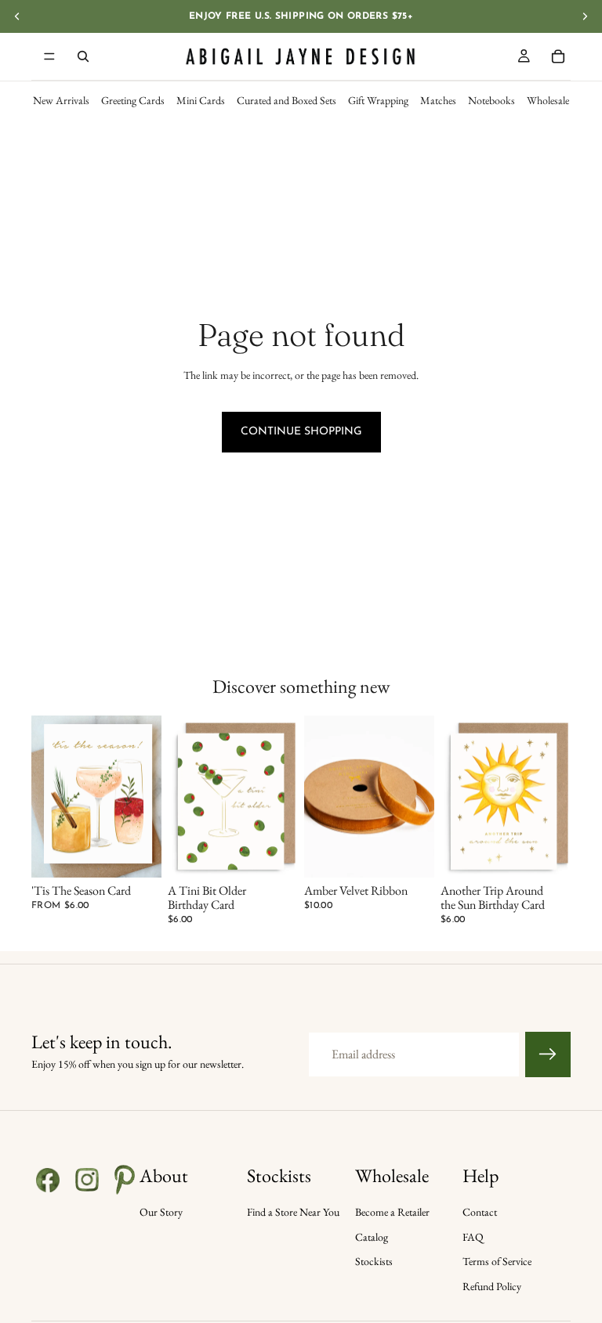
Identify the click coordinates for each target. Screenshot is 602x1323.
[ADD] (273, 854)
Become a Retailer (392, 1212)
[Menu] (49, 56)
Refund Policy (491, 1286)
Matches (438, 100)
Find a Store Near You (293, 1212)
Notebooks (491, 100)
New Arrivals (61, 100)
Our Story (161, 1212)
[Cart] (558, 56)
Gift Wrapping (378, 100)
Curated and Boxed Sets (286, 100)
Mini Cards (200, 100)
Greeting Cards (133, 100)
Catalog (371, 1237)
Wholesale (548, 100)
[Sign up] (548, 1054)
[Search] (83, 56)
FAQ (473, 1237)
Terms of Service (496, 1261)
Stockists (374, 1261)
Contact (479, 1212)
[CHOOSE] (137, 854)
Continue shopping (301, 432)
